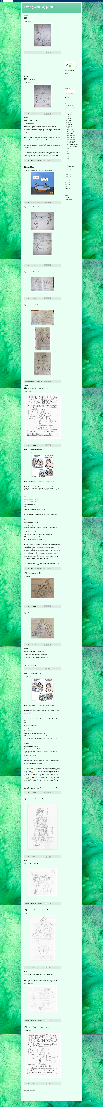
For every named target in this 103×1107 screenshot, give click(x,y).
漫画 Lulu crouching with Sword (35, 799)
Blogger (62, 1098)
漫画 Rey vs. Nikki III (31, 207)
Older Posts (58, 1088)
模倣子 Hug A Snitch (31, 120)
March (69, 122)
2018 (67, 178)
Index (30, 391)
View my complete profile (70, 199)
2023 (67, 169)
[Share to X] (47, 53)
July (68, 114)
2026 (67, 99)
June (69, 116)
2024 (67, 103)
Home (42, 1088)
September (70, 111)
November (70, 107)
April (69, 120)
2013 (67, 188)
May (69, 118)
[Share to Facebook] (49, 53)
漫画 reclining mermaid (32, 573)
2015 (67, 184)
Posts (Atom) (32, 1090)
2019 (67, 176)
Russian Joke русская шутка (34, 651)
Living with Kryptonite (39, 6)
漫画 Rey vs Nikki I (31, 305)
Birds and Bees (29, 167)
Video (33, 123)
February (69, 124)
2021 (67, 173)
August (69, 112)
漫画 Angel (28, 613)
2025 (67, 101)
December (70, 105)
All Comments (69, 93)
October (69, 109)
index (29, 21)
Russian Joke (33, 665)
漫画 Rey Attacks (30, 18)
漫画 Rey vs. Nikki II (31, 272)
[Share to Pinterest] (50, 53)
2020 (67, 174)
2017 (67, 180)
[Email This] (45, 53)
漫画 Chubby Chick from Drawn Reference (39, 910)
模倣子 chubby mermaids (33, 449)
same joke (30, 662)
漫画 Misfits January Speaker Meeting (37, 388)
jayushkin (68, 197)
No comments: (40, 52)
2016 (67, 182)
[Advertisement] (42, 65)
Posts (67, 91)
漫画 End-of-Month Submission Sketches (38, 974)
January (69, 126)
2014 (67, 186)
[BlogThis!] (46, 53)
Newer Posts (27, 1088)
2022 (67, 171)
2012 (67, 190)
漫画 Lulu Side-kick (31, 863)
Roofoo (53, 1098)
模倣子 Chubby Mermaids (33, 673)
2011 (67, 192)
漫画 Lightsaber (29, 79)
